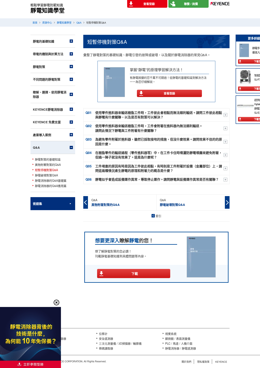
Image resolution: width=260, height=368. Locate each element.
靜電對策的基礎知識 (48, 159)
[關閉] (56, 302)
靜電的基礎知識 (43, 41)
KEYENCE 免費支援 (47, 122)
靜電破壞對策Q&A (46, 175)
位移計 (103, 334)
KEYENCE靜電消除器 (48, 109)
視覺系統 (171, 334)
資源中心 (47, 22)
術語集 (37, 203)
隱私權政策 (203, 361)
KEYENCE (221, 361)
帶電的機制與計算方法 (48, 54)
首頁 (34, 22)
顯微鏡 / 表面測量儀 (177, 338)
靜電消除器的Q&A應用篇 (50, 186)
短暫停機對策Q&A (46, 170)
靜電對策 (39, 66)
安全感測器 (106, 338)
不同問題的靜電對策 (46, 79)
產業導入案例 (42, 135)
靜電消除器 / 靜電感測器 (180, 348)
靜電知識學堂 (64, 22)
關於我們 (186, 361)
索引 (158, 216)
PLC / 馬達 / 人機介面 (178, 343)
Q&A (78, 22)
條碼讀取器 (106, 348)
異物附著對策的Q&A (48, 165)
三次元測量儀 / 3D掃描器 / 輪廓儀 (120, 343)
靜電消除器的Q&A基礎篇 (50, 180)
